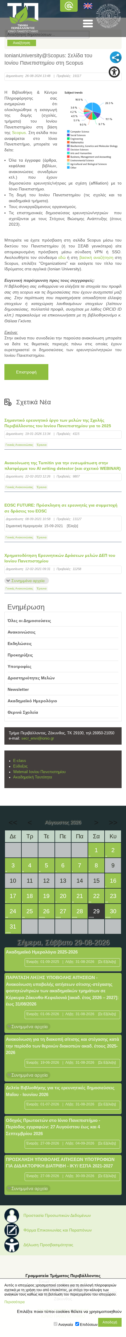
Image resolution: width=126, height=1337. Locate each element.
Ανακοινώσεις (21, 632)
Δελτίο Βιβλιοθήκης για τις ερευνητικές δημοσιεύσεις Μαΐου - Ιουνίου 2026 (60, 1091)
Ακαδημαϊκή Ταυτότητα (32, 777)
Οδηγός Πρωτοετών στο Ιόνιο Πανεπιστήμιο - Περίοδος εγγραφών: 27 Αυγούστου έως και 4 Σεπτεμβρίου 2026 (53, 1127)
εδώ (62, 257)
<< (12, 822)
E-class (19, 761)
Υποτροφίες (19, 666)
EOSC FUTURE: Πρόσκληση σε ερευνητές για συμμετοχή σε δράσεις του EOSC (61, 508)
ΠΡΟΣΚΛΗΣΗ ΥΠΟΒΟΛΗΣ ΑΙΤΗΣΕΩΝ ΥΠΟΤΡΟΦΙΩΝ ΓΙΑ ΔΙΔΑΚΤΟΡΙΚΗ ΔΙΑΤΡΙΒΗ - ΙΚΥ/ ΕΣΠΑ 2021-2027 (60, 1163)
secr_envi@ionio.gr (37, 738)
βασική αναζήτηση (96, 257)
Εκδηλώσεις (20, 643)
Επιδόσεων (89, 1325)
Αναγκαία (65, 1325)
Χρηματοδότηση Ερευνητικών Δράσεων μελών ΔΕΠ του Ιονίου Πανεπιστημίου (59, 558)
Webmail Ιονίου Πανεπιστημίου (39, 772)
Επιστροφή (26, 372)
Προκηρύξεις (20, 655)
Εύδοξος (20, 766)
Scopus (19, 132)
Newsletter (18, 689)
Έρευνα (42, 444)
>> (113, 822)
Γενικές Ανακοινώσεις (19, 444)
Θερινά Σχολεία (23, 712)
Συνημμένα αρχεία (28, 580)
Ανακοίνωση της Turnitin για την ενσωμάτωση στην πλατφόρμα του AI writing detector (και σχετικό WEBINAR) (62, 465)
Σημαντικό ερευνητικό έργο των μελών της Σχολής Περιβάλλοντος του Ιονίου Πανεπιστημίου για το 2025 (57, 423)
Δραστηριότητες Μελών (31, 678)
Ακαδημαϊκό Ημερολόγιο (32, 700)
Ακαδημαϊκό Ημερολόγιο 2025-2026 (42, 951)
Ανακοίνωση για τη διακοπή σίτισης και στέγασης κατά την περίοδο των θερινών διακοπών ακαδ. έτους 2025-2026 (62, 1046)
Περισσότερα (14, 1302)
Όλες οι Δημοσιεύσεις (29, 620)
